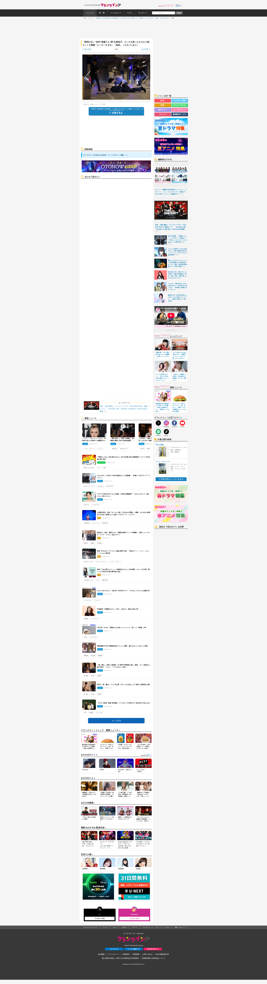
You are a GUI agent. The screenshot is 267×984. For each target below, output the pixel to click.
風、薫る (86, 675)
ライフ (157, 927)
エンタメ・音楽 (179, 100)
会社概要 (101, 954)
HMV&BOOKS (151, 949)
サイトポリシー (114, 954)
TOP (84, 18)
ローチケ (113, 949)
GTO (85, 712)
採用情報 (136, 954)
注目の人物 (87, 854)
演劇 (162, 105)
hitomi (85, 637)
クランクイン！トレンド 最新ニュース (100, 730)
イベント (105, 927)
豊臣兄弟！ (114, 448)
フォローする (100, 918)
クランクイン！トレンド (90, 927)
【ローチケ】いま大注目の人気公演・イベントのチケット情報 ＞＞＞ (105, 155)
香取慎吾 (86, 655)
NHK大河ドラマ (124, 448)
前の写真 (87, 49)
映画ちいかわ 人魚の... (89, 467)
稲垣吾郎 (100, 655)
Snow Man (100, 486)
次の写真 (144, 49)
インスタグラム (95, 504)
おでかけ (124, 927)
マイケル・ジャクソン (101, 561)
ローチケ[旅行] (132, 949)
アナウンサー (97, 600)
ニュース (90, 18)
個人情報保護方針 (162, 954)
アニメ (99, 467)
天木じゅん (86, 504)
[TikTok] (166, 431)
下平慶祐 (99, 543)
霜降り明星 (105, 580)
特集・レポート (179, 927)
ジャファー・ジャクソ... (114, 561)
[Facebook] (174, 423)
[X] (158, 423)
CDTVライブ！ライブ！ (89, 486)
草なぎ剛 (93, 655)
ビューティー (146, 927)
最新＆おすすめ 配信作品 (93, 827)
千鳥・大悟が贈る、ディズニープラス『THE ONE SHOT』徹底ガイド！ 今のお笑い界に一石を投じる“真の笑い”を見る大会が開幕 (123, 408)
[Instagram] (166, 423)
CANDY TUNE (109, 486)
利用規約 (126, 954)
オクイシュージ (95, 523)
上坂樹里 (99, 675)
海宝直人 (86, 543)
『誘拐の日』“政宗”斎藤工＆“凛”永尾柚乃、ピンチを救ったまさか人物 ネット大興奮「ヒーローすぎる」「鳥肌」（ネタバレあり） (131, 18)
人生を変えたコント (88, 580)
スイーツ (134, 927)
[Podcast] (158, 431)
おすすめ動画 (88, 802)
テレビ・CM (99, 712)
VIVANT (142, 448)
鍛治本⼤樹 (105, 523)
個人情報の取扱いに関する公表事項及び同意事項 (120, 958)
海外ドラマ (162, 110)
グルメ (115, 927)
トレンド (162, 114)
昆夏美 (92, 543)
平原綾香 (86, 618)
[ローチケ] (178, 5)
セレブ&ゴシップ (179, 110)
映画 (105, 467)
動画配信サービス (179, 114)
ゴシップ (100, 448)
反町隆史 (91, 712)
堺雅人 (148, 448)
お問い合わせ (148, 954)
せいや (97, 580)
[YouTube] (182, 423)
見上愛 (92, 675)
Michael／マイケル (88, 561)
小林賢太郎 (86, 523)
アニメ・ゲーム (179, 105)
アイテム (166, 927)
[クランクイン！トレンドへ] (166, 5)
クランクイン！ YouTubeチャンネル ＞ (176, 326)
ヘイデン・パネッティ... (89, 448)
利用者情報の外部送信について (153, 958)
